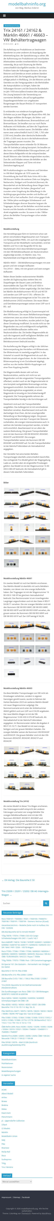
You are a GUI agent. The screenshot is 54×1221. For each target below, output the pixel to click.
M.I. (18, 44)
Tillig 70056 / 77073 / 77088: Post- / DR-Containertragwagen (26, 960)
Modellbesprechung (12, 26)
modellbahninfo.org (27, 4)
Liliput (4, 1124)
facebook (26, 1197)
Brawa (4, 1101)
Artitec (4, 1097)
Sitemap (16, 1197)
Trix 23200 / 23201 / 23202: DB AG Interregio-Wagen (25, 893)
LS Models (6, 1128)
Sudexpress (6, 1159)
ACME (4, 1089)
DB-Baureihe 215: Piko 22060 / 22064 (17, 974)
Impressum (6, 1197)
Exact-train (6, 1113)
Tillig (4, 1163)
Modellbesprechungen (11, 1071)
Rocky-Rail (6, 1151)
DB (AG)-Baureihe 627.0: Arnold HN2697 (18, 932)
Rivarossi (5, 1148)
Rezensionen (7, 1067)
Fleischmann (7, 1117)
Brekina (5, 1105)
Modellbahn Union (9, 1136)
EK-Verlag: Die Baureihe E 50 (18, 880)
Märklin (5, 1132)
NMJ (3, 1140)
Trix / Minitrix (7, 1167)
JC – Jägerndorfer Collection (13, 1120)
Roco (4, 1155)
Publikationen (7, 1063)
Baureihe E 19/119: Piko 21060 (14, 971)
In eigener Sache (9, 1075)
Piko (3, 1144)
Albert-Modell (7, 1093)
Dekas (4, 1109)
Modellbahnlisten (9, 1059)
